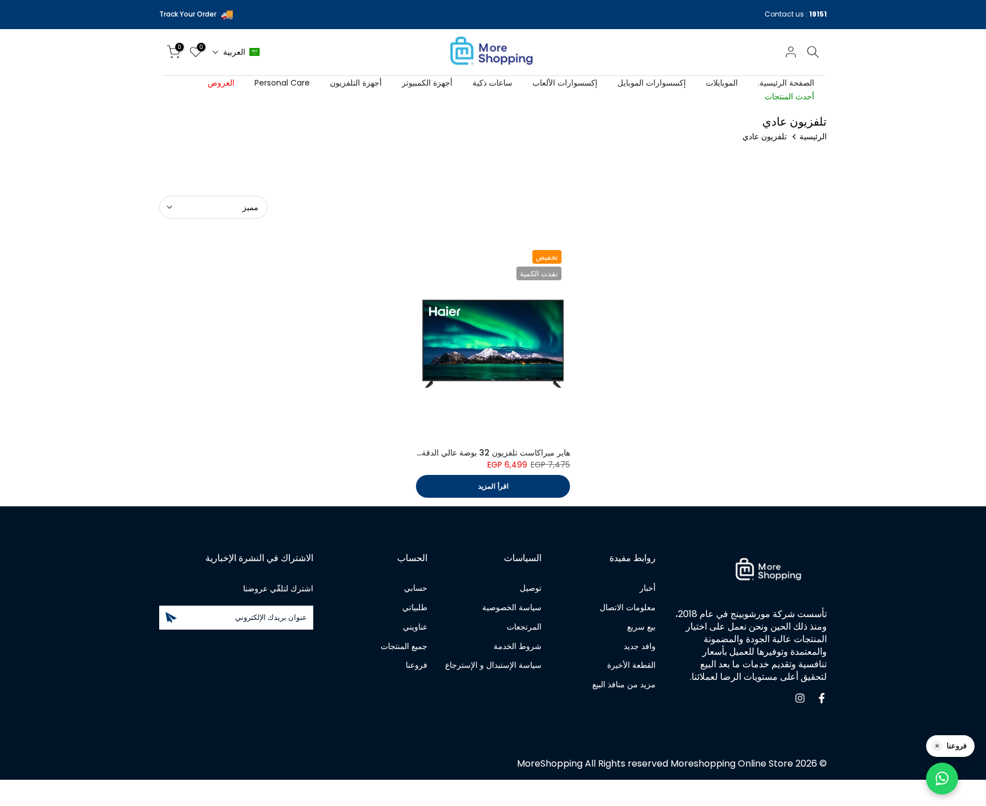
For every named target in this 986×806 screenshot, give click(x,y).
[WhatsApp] (942, 779)
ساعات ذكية (492, 82)
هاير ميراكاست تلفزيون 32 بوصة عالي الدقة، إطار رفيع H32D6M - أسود (447, 452)
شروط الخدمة (518, 645)
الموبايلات (722, 82)
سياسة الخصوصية (512, 607)
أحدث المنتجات (789, 96)
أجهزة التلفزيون (356, 82)
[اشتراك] (171, 617)
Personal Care (282, 82)
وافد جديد (640, 645)
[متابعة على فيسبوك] (822, 698)
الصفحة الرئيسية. (786, 82)
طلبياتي (414, 607)
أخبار (648, 588)
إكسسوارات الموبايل (651, 82)
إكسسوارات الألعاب (564, 82)
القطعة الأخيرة (631, 665)
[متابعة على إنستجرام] (800, 698)
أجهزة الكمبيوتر (427, 82)
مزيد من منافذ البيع (624, 684)
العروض (221, 82)
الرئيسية (813, 136)
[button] (236, 52)
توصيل (531, 588)
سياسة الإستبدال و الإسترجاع (493, 665)
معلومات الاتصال (628, 607)
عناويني (415, 626)
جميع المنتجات (404, 645)
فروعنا (416, 665)
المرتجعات (524, 626)
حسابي (415, 588)
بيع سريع (641, 626)
